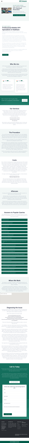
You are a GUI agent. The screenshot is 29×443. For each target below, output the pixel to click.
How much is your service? (5, 219)
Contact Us (18, 428)
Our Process (19, 427)
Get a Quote (5, 54)
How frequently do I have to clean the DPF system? (8, 248)
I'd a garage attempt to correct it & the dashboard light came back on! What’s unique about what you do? (14, 241)
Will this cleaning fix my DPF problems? (7, 238)
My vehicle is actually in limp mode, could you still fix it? (9, 245)
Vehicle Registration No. (7, 403)
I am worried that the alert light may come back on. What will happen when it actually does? (13, 254)
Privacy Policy (25, 426)
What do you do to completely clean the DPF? (8, 235)
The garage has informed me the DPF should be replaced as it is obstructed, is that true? (13, 263)
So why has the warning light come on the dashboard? (9, 266)
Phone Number (6, 396)
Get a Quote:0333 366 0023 (25, 100)
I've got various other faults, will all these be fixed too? (9, 272)
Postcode (5, 399)
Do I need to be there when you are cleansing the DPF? (9, 257)
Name (4, 389)
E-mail (5, 392)
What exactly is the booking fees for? (7, 260)
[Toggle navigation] (2, 1)
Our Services (19, 426)
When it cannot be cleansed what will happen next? (8, 251)
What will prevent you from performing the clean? (8, 269)
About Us (18, 425)
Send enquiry (7, 414)
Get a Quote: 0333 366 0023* (19, 15)
